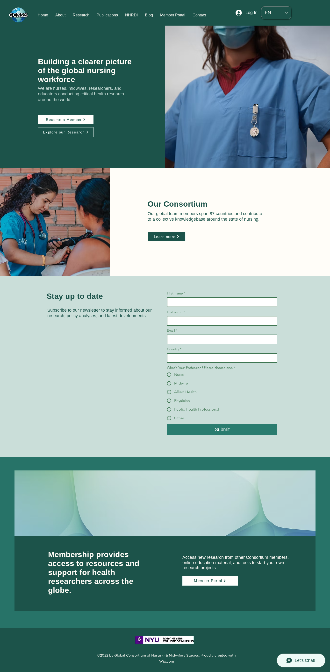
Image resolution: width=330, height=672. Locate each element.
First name (176, 293)
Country (174, 349)
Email (172, 331)
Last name (176, 312)
